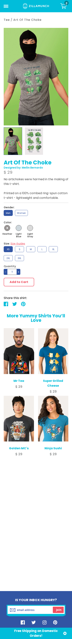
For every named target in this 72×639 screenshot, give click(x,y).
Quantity (10, 266)
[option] (13, 141)
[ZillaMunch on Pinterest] (55, 622)
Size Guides (18, 243)
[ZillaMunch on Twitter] (33, 622)
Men (8, 213)
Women (21, 213)
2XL (8, 258)
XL (53, 249)
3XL (19, 258)
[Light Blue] (19, 228)
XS (8, 249)
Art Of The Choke (27, 20)
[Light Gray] (30, 228)
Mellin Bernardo (32, 167)
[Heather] (7, 228)
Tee (7, 20)
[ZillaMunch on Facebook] (23, 622)
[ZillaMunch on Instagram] (44, 622)
